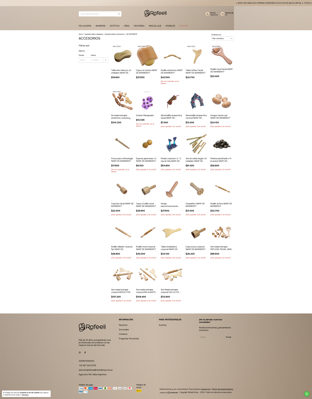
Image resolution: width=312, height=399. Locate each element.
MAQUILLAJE (155, 26)
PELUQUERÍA (85, 26)
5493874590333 (86, 361)
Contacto (123, 334)
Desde (81, 55)
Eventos (162, 325)
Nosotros (123, 325)
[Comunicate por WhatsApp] (307, 394)
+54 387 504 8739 (87, 365)
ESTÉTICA (114, 26)
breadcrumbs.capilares (94, 34)
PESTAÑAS (139, 26)
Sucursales (124, 329)
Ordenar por (216, 35)
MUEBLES (170, 26)
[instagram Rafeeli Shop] (80, 352)
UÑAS (126, 26)
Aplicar (105, 60)
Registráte (214, 15)
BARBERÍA (100, 26)
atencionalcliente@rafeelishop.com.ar (96, 370)
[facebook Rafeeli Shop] (85, 352)
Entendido (25, 395)
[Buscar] (119, 14)
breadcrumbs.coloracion (115, 34)
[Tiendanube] (169, 393)
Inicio (81, 34)
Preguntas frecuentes (129, 338)
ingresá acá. (206, 389)
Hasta (93, 55)
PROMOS (184, 26)
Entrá (212, 13)
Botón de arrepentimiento (222, 389)
